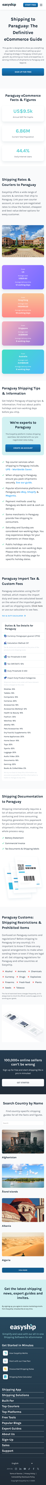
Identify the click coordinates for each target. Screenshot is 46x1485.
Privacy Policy (29, 1474)
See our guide (24, 482)
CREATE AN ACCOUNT (23, 448)
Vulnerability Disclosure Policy (23, 1477)
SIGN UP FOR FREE (23, 72)
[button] (41, 4)
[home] (9, 4)
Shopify (31, 492)
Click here (37, 606)
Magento (11, 495)
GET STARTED (23, 1082)
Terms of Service (16, 1474)
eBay (23, 492)
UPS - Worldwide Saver (19, 469)
